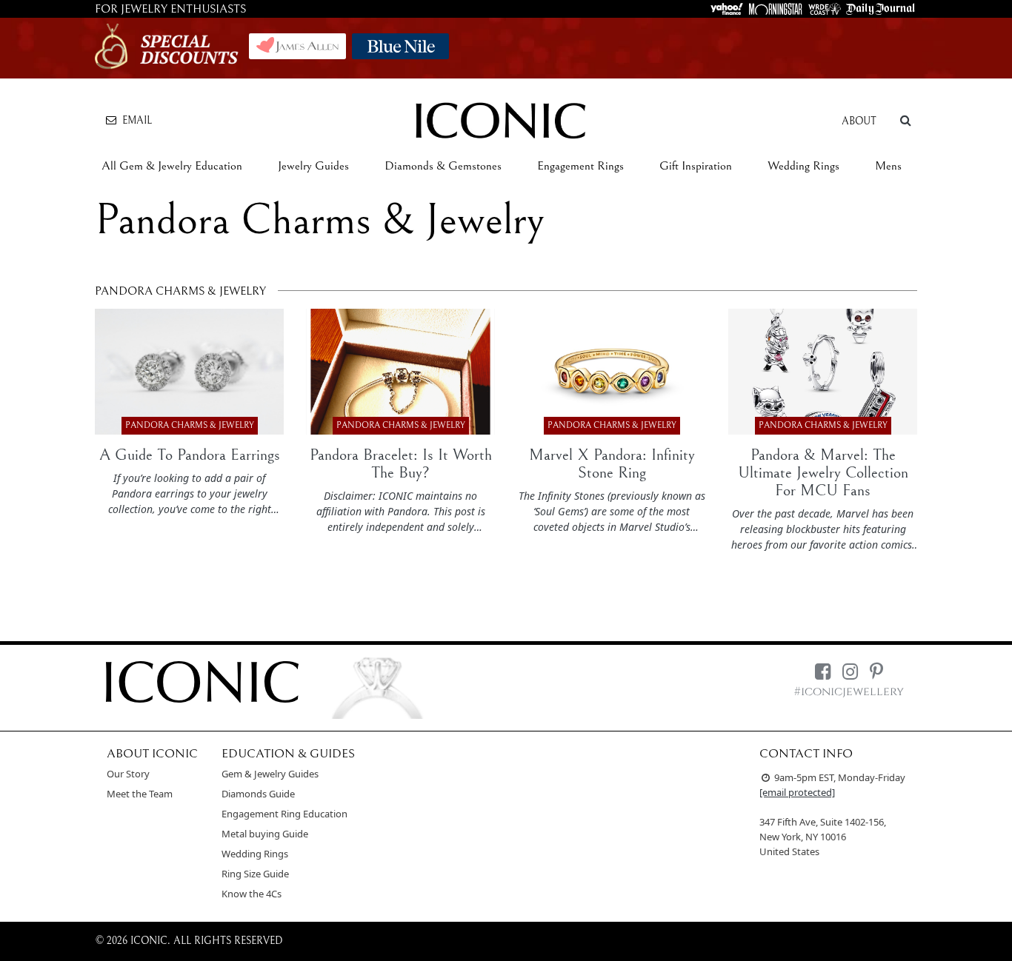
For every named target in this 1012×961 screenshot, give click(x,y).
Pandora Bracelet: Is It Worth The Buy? (401, 464)
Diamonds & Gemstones (443, 165)
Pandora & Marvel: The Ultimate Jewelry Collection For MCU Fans (823, 473)
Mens (888, 165)
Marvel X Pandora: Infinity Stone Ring (612, 464)
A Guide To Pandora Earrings (189, 455)
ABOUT (859, 121)
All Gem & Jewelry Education (171, 165)
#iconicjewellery (849, 692)
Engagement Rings (580, 165)
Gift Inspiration (695, 165)
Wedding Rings (803, 165)
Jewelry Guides (313, 165)
